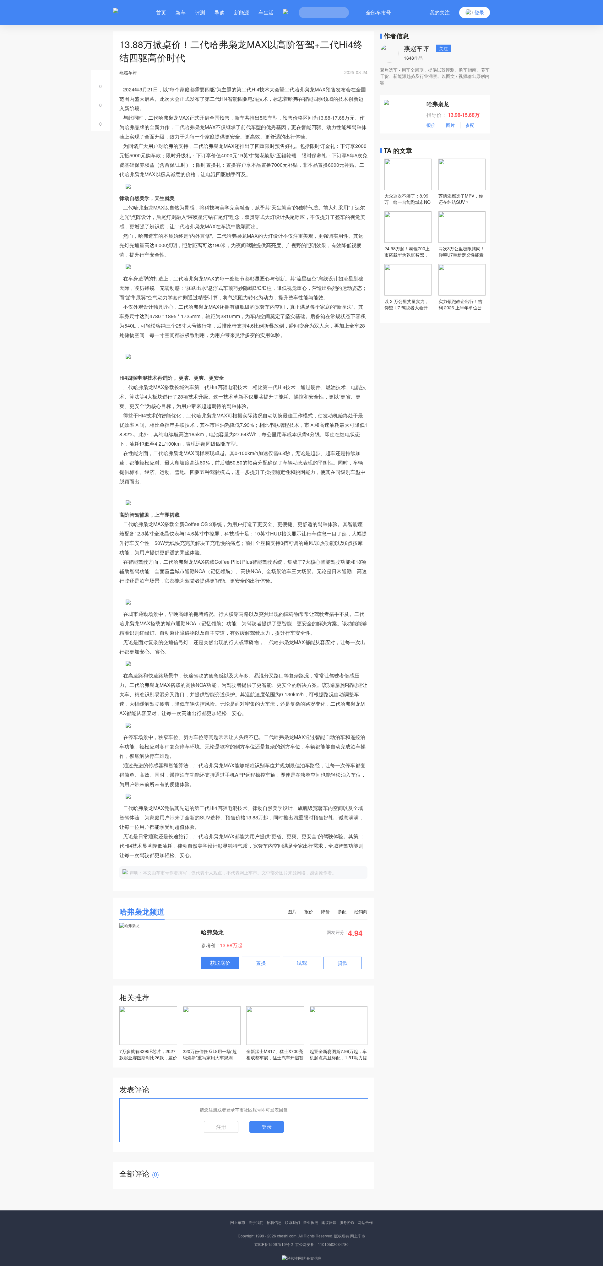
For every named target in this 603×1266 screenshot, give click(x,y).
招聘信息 (274, 1222)
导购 (220, 12)
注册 (221, 1126)
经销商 (360, 911)
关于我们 (255, 1222)
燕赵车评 (416, 48)
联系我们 (292, 1222)
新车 (181, 12)
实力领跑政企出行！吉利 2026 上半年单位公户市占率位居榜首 (460, 304)
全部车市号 (378, 12)
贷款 (343, 962)
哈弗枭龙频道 (142, 911)
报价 (308, 911)
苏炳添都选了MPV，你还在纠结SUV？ (460, 199)
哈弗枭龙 (212, 932)
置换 (261, 962)
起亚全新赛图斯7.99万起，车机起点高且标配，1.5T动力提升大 (338, 1054)
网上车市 (237, 1222)
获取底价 (220, 962)
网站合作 (365, 1222)
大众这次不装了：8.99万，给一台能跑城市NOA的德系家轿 (407, 199)
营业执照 (310, 1222)
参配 (342, 911)
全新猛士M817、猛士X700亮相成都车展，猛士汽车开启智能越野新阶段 (274, 1054)
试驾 (302, 962)
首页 (161, 12)
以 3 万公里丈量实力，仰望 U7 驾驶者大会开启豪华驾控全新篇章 (406, 304)
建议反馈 (328, 1222)
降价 (325, 911)
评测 (200, 12)
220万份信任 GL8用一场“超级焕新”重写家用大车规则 (210, 1054)
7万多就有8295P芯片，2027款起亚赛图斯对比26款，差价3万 (148, 1054)
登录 (267, 1126)
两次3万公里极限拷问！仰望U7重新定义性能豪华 (461, 251)
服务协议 (347, 1222)
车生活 (266, 12)
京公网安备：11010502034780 (322, 1244)
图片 (292, 911)
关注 (443, 48)
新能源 (241, 12)
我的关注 (440, 12)
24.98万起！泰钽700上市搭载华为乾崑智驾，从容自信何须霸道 (407, 251)
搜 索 (339, 12)
